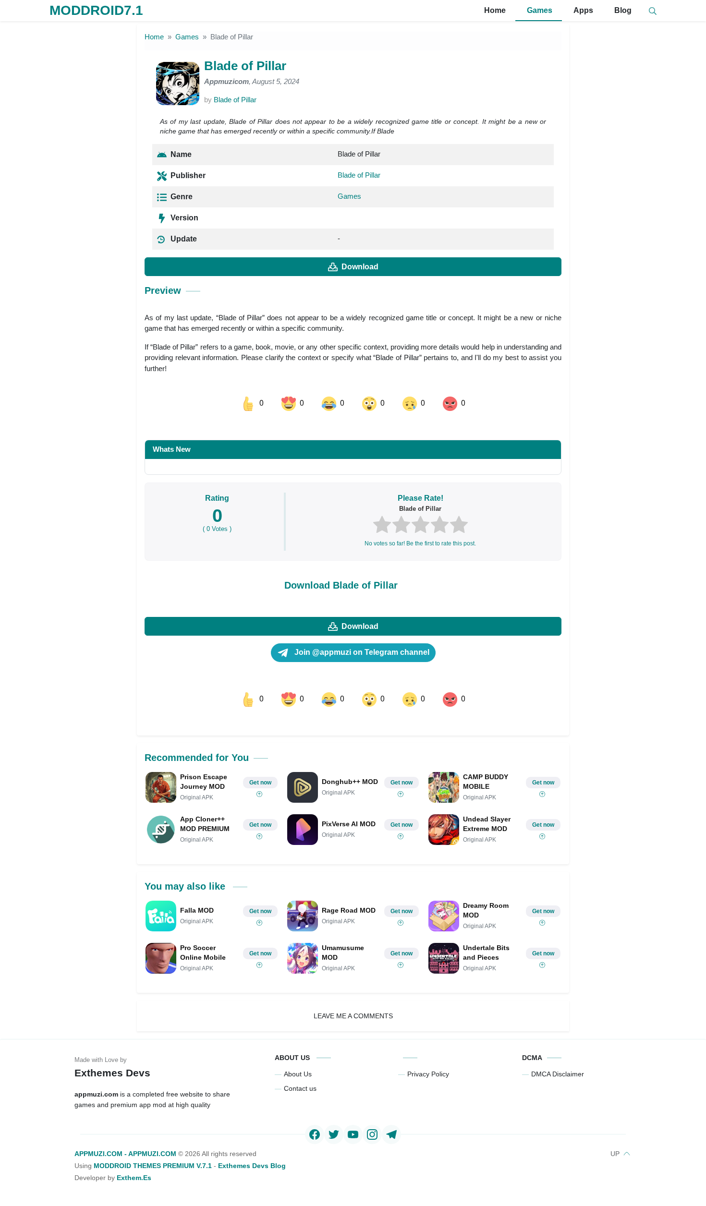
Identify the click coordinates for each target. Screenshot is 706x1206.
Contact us (300, 1088)
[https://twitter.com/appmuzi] (333, 1134)
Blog (622, 10)
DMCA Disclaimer (557, 1074)
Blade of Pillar (235, 100)
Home (494, 10)
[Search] (653, 10)
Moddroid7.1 (96, 10)
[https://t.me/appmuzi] (391, 1134)
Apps (582, 10)
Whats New (172, 449)
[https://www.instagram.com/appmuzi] (372, 1134)
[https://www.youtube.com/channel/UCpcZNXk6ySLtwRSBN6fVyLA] (353, 1134)
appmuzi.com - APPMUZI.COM (125, 1154)
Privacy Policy (428, 1074)
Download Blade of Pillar (341, 585)
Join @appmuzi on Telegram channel (360, 652)
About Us (298, 1074)
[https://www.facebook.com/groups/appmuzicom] (314, 1134)
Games (538, 10)
